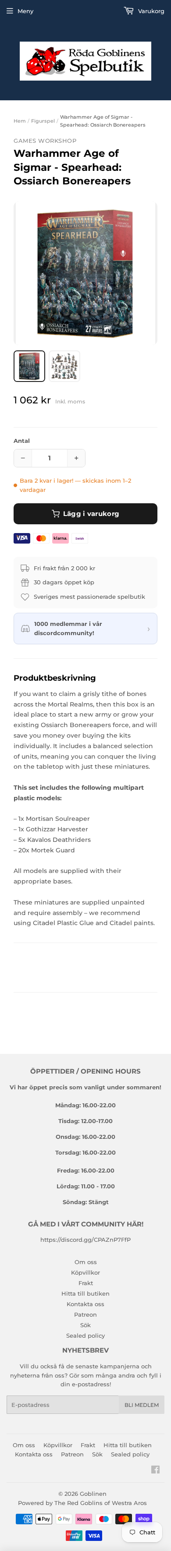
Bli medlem (142, 1405)
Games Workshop (45, 140)
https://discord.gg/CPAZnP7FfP (85, 1239)
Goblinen (93, 1493)
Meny (25, 10)
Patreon (85, 1314)
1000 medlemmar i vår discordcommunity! (68, 628)
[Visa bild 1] (29, 366)
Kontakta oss (85, 1303)
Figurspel (43, 121)
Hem (20, 121)
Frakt (85, 1282)
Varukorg (150, 10)
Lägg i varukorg (91, 513)
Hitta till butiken (85, 1293)
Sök (85, 1324)
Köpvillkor (85, 1272)
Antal (22, 440)
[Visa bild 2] (64, 366)
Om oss (86, 1261)
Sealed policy (85, 1335)
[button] (85, 273)
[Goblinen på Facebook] (155, 1470)
